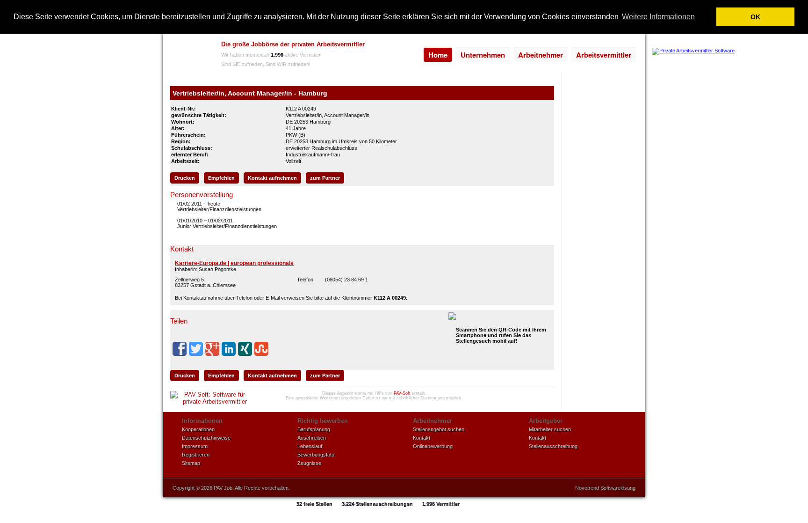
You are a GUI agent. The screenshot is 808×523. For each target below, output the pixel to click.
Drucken (184, 178)
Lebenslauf (309, 446)
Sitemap (191, 463)
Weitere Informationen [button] (658, 17)
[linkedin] (229, 349)
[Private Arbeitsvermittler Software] (693, 50)
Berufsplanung (313, 429)
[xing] (245, 349)
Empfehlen (221, 178)
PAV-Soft (402, 393)
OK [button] (755, 17)
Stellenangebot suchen (438, 429)
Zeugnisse (309, 463)
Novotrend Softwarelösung (605, 488)
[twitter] (196, 349)
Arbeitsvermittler (603, 55)
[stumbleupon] (261, 349)
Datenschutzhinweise (206, 438)
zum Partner (325, 178)
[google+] (212, 349)
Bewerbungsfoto (315, 454)
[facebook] (180, 349)
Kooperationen (198, 429)
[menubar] (530, 55)
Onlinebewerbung (433, 446)
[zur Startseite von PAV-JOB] (189, 55)
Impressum (195, 446)
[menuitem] (438, 55)
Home (437, 55)
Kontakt (421, 438)
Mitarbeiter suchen (550, 429)
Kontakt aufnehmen (272, 178)
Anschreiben (311, 438)
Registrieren (195, 454)
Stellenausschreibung (553, 446)
